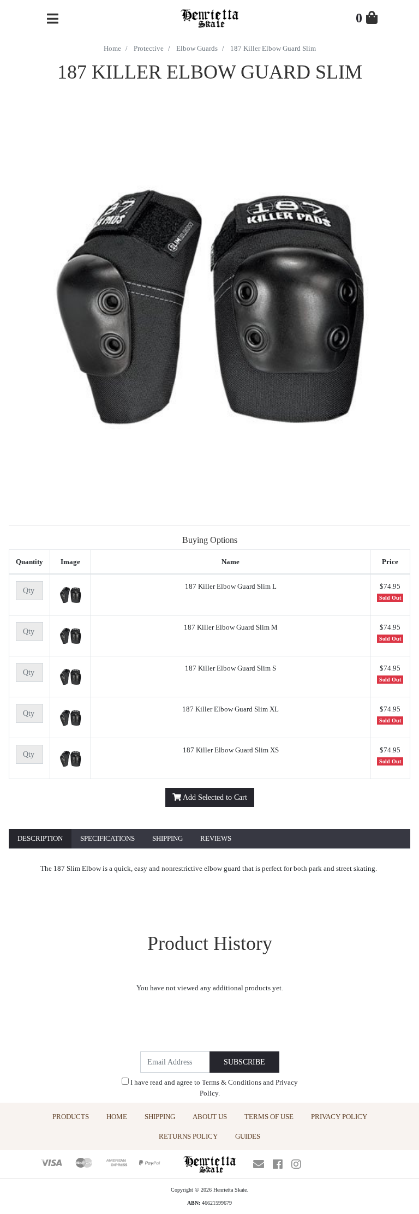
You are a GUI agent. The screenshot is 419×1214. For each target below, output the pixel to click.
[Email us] (258, 1164)
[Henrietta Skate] (209, 17)
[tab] (40, 839)
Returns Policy (188, 1136)
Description (40, 838)
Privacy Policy (339, 1117)
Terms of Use (269, 1117)
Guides (247, 1136)
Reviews (215, 838)
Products (70, 1117)
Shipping (167, 838)
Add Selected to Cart (214, 797)
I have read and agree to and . (213, 1087)
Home (116, 1117)
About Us (210, 1117)
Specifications (107, 838)
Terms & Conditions (231, 1082)
